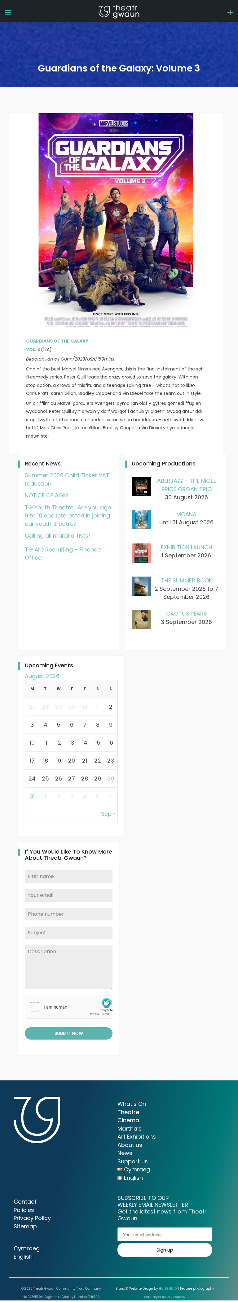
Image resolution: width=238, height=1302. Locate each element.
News (124, 1153)
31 (32, 796)
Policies (24, 1210)
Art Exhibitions (136, 1136)
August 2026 (42, 676)
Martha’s (129, 1128)
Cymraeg (27, 1248)
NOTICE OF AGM (46, 495)
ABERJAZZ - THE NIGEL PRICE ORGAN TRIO (186, 485)
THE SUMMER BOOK (186, 580)
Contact (25, 1201)
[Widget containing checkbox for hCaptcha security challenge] (68, 1007)
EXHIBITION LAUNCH (186, 547)
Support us (132, 1161)
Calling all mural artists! (57, 535)
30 (110, 778)
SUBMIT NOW (69, 1033)
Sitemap (25, 1226)
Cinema (128, 1120)
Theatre (128, 1112)
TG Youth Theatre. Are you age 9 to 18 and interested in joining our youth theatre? (68, 516)
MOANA (186, 514)
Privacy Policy (32, 1218)
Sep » (108, 814)
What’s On (131, 1104)
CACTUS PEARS (186, 613)
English (23, 1257)
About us (129, 1145)
